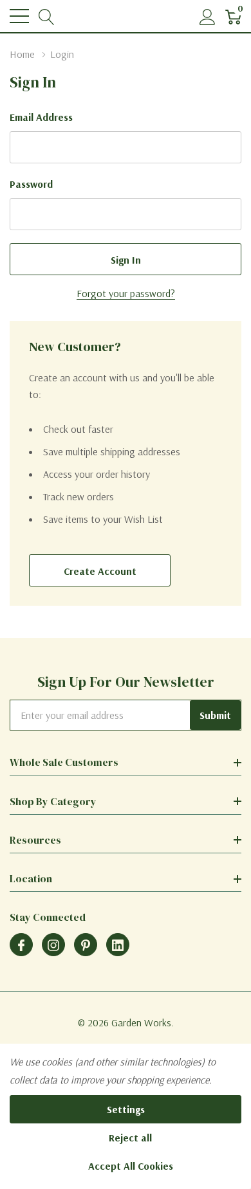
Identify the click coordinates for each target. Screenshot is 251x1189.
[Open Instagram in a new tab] (53, 945)
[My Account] (208, 16)
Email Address (41, 117)
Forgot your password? (126, 293)
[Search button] (47, 16)
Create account (100, 571)
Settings (126, 1109)
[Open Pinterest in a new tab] (86, 945)
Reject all (130, 1137)
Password (31, 183)
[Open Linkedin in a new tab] (118, 945)
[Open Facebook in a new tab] (21, 945)
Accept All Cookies (130, 1165)
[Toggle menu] (19, 16)
